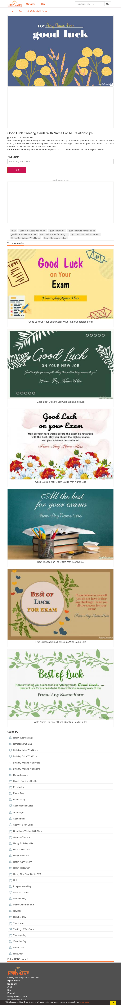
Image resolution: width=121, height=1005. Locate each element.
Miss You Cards (21, 892)
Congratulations (20, 774)
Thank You (18, 922)
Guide (10, 987)
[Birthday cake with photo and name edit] (14, 4)
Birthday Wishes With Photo (26, 762)
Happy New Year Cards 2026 (27, 873)
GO (107, 3)
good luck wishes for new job (53, 234)
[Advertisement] (60, 107)
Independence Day (22, 886)
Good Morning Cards (23, 805)
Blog (43, 3)
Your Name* (13, 156)
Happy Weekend (21, 855)
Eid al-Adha (18, 787)
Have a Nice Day (21, 849)
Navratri (17, 910)
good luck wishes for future (23, 234)
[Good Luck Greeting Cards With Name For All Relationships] (60, 51)
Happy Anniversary (22, 861)
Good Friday (19, 818)
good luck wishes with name (82, 230)
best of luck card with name (32, 230)
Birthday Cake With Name (25, 749)
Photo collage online (16, 999)
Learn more (84, 1002)
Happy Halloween (21, 867)
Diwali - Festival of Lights (25, 780)
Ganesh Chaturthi (21, 837)
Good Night (18, 812)
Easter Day (18, 793)
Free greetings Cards (17, 996)
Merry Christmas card (23, 904)
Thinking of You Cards (23, 929)
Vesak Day (18, 947)
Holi (15, 880)
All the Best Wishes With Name (25, 237)
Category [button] (30, 3)
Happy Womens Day (23, 737)
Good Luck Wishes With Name (28, 830)
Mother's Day (19, 898)
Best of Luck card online (55, 237)
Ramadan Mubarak (22, 743)
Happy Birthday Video (23, 843)
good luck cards (57, 230)
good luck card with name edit (85, 234)
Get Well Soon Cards (23, 824)
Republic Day (19, 916)
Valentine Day (19, 941)
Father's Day (19, 799)
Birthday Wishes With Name (26, 768)
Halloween (18, 953)
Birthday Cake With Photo (25, 756)
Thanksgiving (19, 935)
